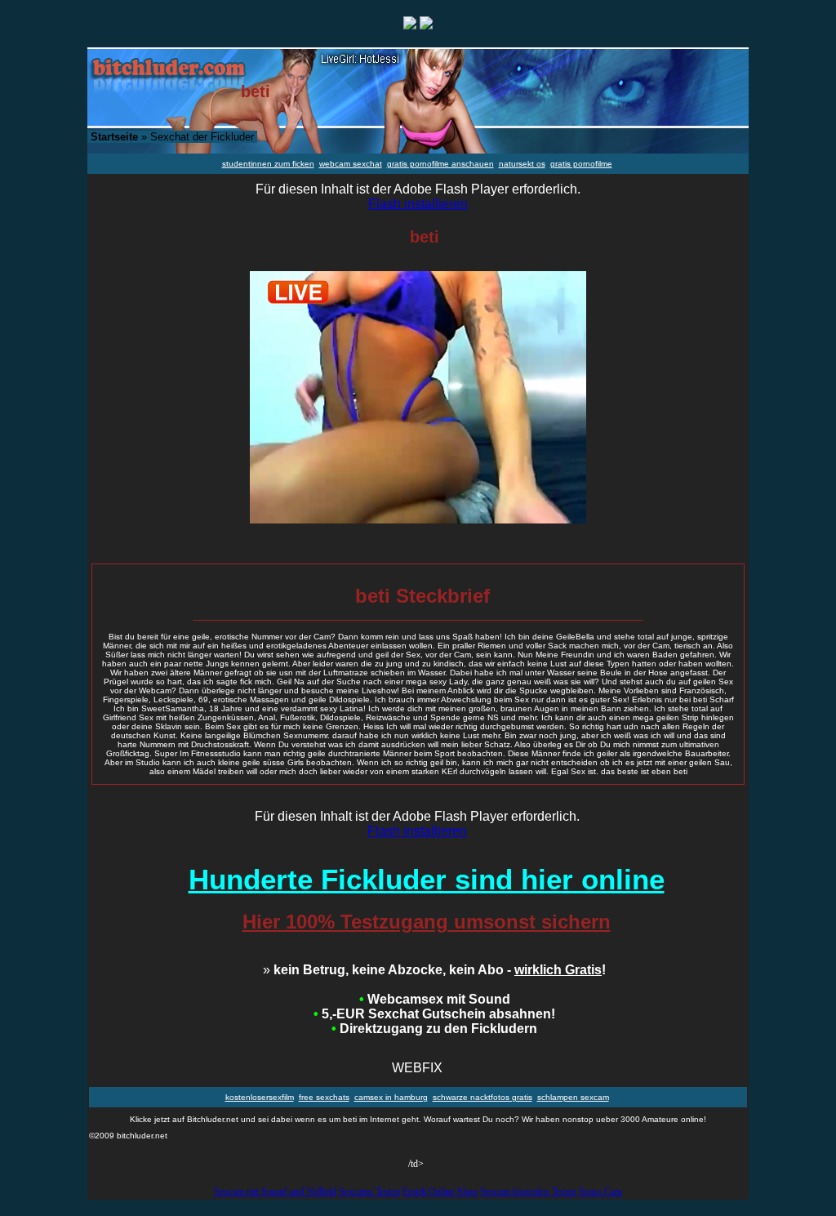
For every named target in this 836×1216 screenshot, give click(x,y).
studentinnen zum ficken (268, 163)
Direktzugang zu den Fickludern (434, 1029)
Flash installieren (418, 204)
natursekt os (522, 163)
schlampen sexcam (573, 1097)
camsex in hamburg (391, 1097)
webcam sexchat (350, 163)
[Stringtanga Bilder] (409, 25)
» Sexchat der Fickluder (172, 137)
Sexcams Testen (369, 1191)
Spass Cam (600, 1191)
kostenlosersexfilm (259, 1097)
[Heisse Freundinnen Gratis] (426, 25)
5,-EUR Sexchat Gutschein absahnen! (434, 1014)
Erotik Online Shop (440, 1191)
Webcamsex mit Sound (434, 999)
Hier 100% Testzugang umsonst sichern (426, 922)
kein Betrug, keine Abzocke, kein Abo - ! (434, 970)
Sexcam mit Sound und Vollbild (275, 1191)
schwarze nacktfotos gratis (482, 1097)
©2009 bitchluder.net (128, 1135)
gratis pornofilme (581, 163)
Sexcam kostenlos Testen (528, 1191)
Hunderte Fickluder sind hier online (427, 879)
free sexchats (324, 1097)
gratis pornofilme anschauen (440, 163)
